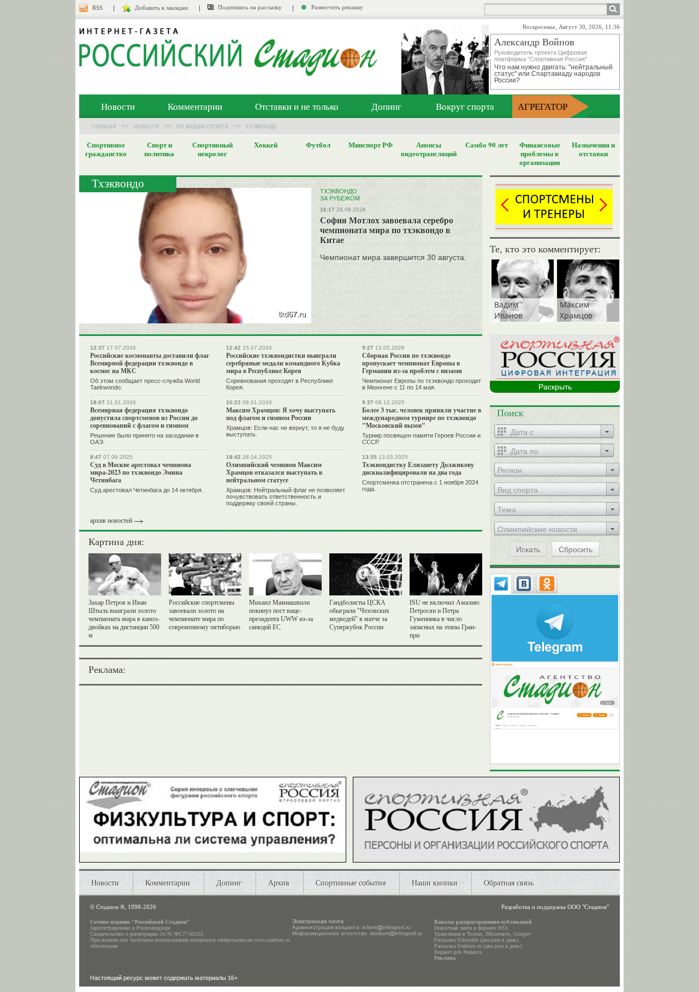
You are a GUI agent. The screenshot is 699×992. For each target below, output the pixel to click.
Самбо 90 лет (486, 144)
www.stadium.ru (272, 940)
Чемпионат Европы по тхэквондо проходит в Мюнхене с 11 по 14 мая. (421, 384)
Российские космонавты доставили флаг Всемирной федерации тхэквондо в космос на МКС (149, 363)
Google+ (522, 934)
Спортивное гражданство (106, 149)
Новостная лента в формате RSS (471, 928)
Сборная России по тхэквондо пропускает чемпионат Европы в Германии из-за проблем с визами (412, 363)
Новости (118, 106)
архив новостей (111, 520)
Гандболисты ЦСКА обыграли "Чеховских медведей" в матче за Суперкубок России (359, 615)
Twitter (474, 934)
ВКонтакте (497, 934)
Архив (278, 882)
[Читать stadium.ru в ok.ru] (554, 695)
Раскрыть (555, 386)
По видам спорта (202, 126)
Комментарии (195, 106)
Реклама (444, 958)
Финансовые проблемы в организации (539, 153)
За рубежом (340, 198)
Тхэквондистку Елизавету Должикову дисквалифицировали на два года (418, 468)
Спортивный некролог (212, 149)
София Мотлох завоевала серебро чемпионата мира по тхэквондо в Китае (386, 230)
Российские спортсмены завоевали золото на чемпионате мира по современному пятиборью (204, 615)
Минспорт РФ (370, 144)
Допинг (386, 106)
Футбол (318, 144)
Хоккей (265, 144)
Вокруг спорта (465, 106)
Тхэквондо (338, 191)
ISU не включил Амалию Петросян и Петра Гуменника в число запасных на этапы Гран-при (444, 619)
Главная (104, 126)
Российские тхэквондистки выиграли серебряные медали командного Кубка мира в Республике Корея (283, 363)
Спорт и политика (159, 149)
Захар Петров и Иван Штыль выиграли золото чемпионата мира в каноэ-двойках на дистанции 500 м (123, 619)
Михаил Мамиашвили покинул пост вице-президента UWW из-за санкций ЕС (281, 615)
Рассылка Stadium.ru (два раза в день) (478, 946)
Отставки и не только (297, 106)
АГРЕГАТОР (542, 106)
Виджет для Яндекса (458, 952)
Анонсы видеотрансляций (429, 149)
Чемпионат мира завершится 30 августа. (393, 257)
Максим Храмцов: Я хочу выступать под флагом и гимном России (280, 413)
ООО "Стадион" (588, 907)
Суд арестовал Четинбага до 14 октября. (146, 490)
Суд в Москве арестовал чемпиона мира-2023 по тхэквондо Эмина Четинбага (140, 472)
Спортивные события (351, 882)
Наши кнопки (435, 882)
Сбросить (576, 549)
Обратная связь (509, 882)
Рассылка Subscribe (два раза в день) (476, 940)
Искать (528, 549)
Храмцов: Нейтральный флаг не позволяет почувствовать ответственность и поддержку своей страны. (285, 496)
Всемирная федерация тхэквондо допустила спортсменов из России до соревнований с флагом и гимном (144, 417)
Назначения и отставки (593, 149)
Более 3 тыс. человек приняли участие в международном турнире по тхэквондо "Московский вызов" (421, 417)
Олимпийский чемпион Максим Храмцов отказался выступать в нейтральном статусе (274, 472)
